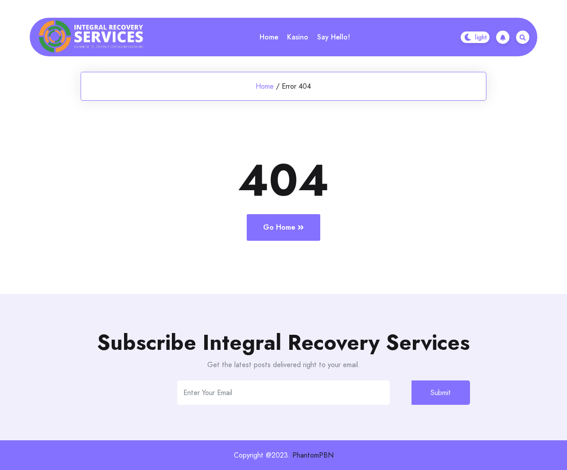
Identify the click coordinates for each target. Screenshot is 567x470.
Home (269, 37)
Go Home (279, 227)
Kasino (297, 37)
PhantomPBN (313, 455)
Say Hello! (333, 37)
